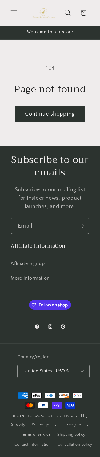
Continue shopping (50, 114)
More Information (30, 278)
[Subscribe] (81, 226)
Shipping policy (71, 434)
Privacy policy (76, 424)
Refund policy (44, 424)
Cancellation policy (75, 444)
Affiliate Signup (28, 263)
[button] (13, 13)
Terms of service (36, 434)
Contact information (32, 444)
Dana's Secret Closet (46, 416)
